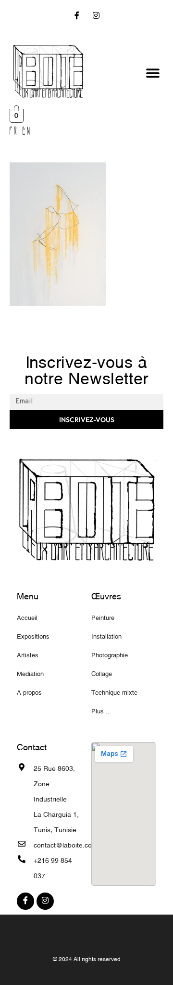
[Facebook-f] (77, 16)
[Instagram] (95, 16)
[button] (152, 73)
